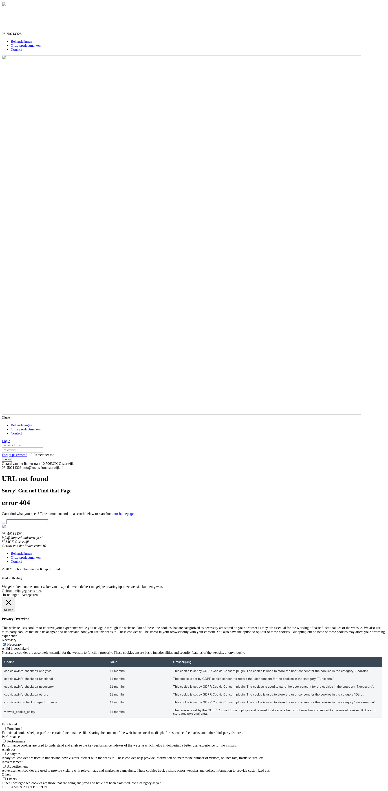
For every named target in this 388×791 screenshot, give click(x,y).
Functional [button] (9, 724)
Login (6, 441)
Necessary (14, 644)
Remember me (43, 455)
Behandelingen (21, 41)
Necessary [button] (9, 640)
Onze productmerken (26, 45)
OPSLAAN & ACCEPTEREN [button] (24, 787)
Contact (16, 49)
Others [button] (6, 774)
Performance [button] (11, 737)
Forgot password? (14, 455)
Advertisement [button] (12, 762)
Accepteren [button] (30, 595)
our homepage (123, 514)
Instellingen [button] (11, 595)
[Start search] (3, 522)
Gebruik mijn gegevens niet (21, 591)
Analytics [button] (8, 749)
